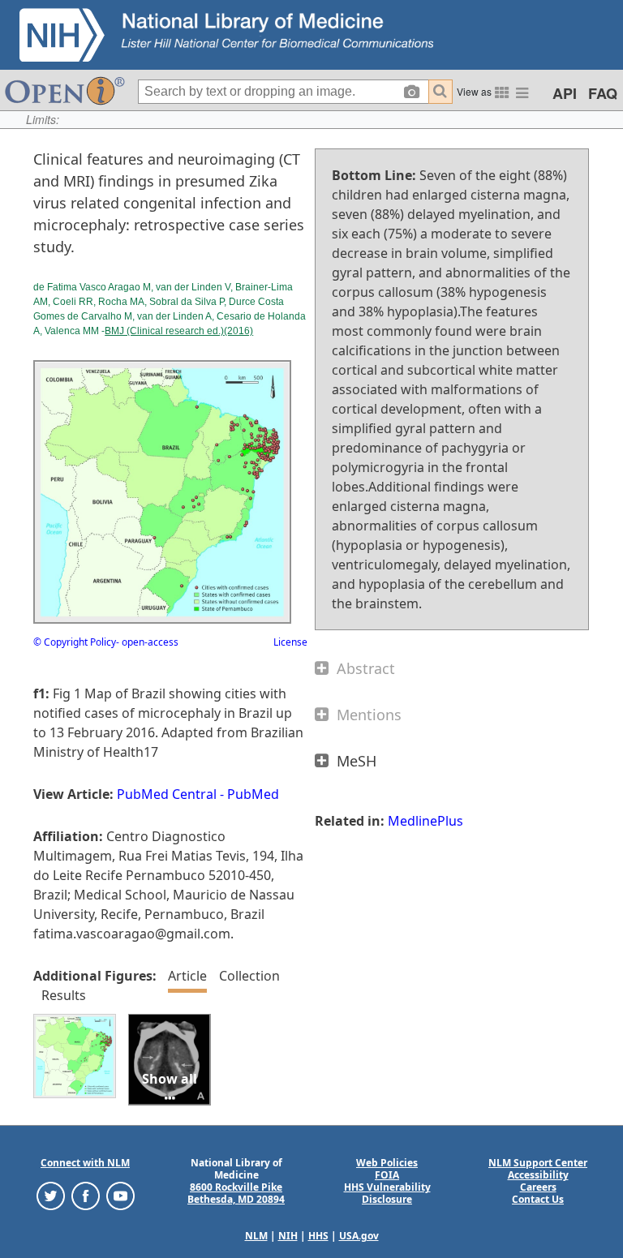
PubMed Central (167, 794)
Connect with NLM (85, 1163)
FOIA (387, 1175)
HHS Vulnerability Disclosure (387, 1193)
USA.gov (359, 1236)
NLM (256, 1236)
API (564, 93)
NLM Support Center (537, 1163)
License (290, 642)
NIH (288, 1236)
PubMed (253, 794)
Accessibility (538, 1175)
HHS (318, 1236)
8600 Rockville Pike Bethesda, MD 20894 (236, 1193)
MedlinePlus (425, 821)
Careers (538, 1187)
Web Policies (387, 1163)
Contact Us (538, 1199)
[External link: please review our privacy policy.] (51, 1195)
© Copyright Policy (74, 642)
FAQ (602, 93)
